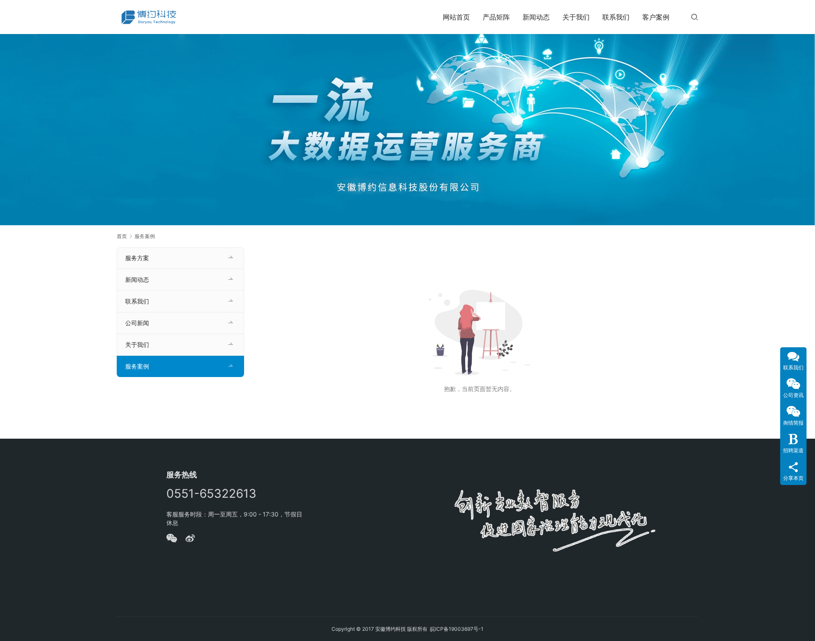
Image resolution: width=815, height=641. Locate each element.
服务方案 (137, 257)
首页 (122, 236)
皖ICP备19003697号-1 (456, 629)
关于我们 (576, 17)
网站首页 (456, 17)
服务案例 (137, 366)
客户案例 (655, 17)
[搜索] (694, 16)
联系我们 (616, 17)
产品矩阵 (496, 17)
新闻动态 (536, 17)
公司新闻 (137, 322)
